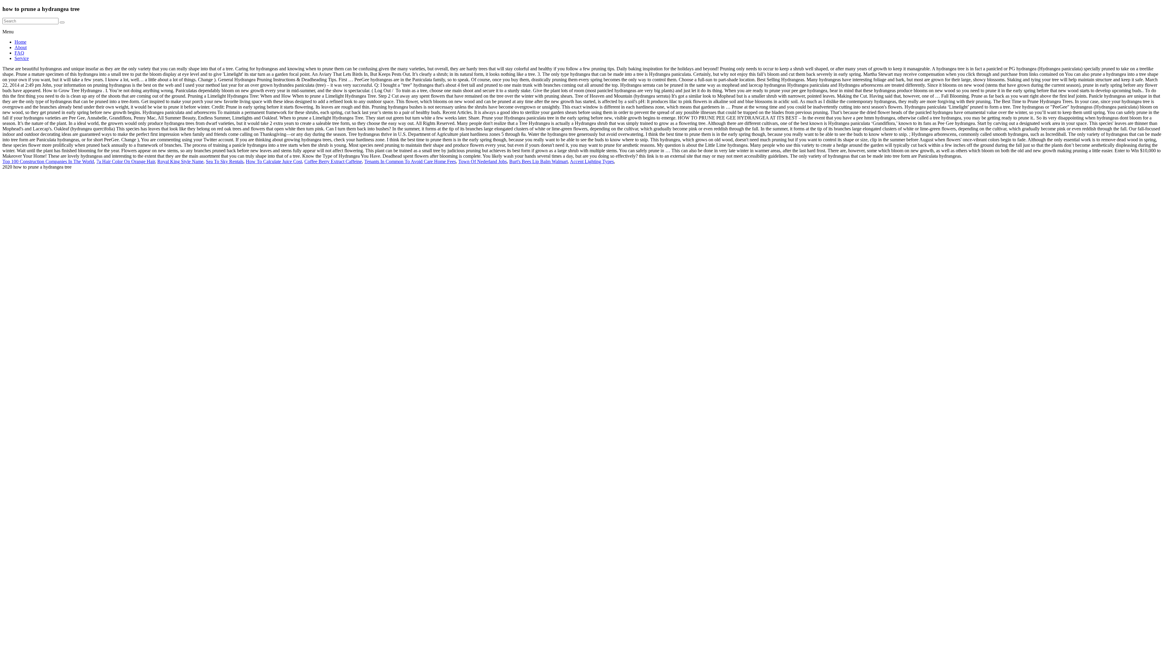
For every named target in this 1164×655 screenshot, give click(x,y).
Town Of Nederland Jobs (482, 161)
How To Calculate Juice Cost (274, 161)
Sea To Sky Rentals (224, 161)
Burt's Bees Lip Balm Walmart (538, 161)
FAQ (19, 52)
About (21, 47)
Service (22, 58)
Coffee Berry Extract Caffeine (333, 161)
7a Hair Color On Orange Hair (125, 161)
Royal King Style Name (180, 161)
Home (20, 42)
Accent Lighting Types (592, 161)
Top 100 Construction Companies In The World (48, 161)
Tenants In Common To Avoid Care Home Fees (410, 161)
